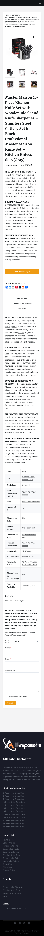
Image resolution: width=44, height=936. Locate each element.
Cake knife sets (9, 843)
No (23, 518)
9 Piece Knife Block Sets (13, 799)
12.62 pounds (27, 551)
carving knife (11, 326)
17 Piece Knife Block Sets (14, 814)
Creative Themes (22, 933)
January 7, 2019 (28, 585)
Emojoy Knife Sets (11, 858)
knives (21, 332)
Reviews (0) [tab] (22, 308)
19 (23, 508)
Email (8, 659)
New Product (8, 840)
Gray (24, 471)
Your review (10, 670)
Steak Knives (8, 864)
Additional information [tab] (22, 303)
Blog (5, 896)
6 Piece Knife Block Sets (13, 793)
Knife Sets (20, 283)
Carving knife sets (11, 849)
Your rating (8, 641)
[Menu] (40, 3)
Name (8, 648)
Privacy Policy (22, 696)
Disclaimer (8, 867)
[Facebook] (15, 923)
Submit (10, 703)
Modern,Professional (31, 502)
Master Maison (28, 556)
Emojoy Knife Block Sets (13, 887)
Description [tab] (22, 298)
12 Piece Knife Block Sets (14, 805)
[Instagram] (24, 923)
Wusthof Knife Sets (11, 855)
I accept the (17, 696)
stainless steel (11, 393)
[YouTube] (29, 923)
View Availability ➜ (22, 271)
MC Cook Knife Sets (12, 893)
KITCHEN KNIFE (22, 317)
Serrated (26, 485)
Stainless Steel (28, 528)
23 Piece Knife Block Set (14, 826)
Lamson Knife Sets (11, 861)
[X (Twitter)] (20, 923)
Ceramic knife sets (11, 852)
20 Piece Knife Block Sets (14, 820)
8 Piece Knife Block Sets (13, 796)
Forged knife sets (10, 846)
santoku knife (23, 323)
